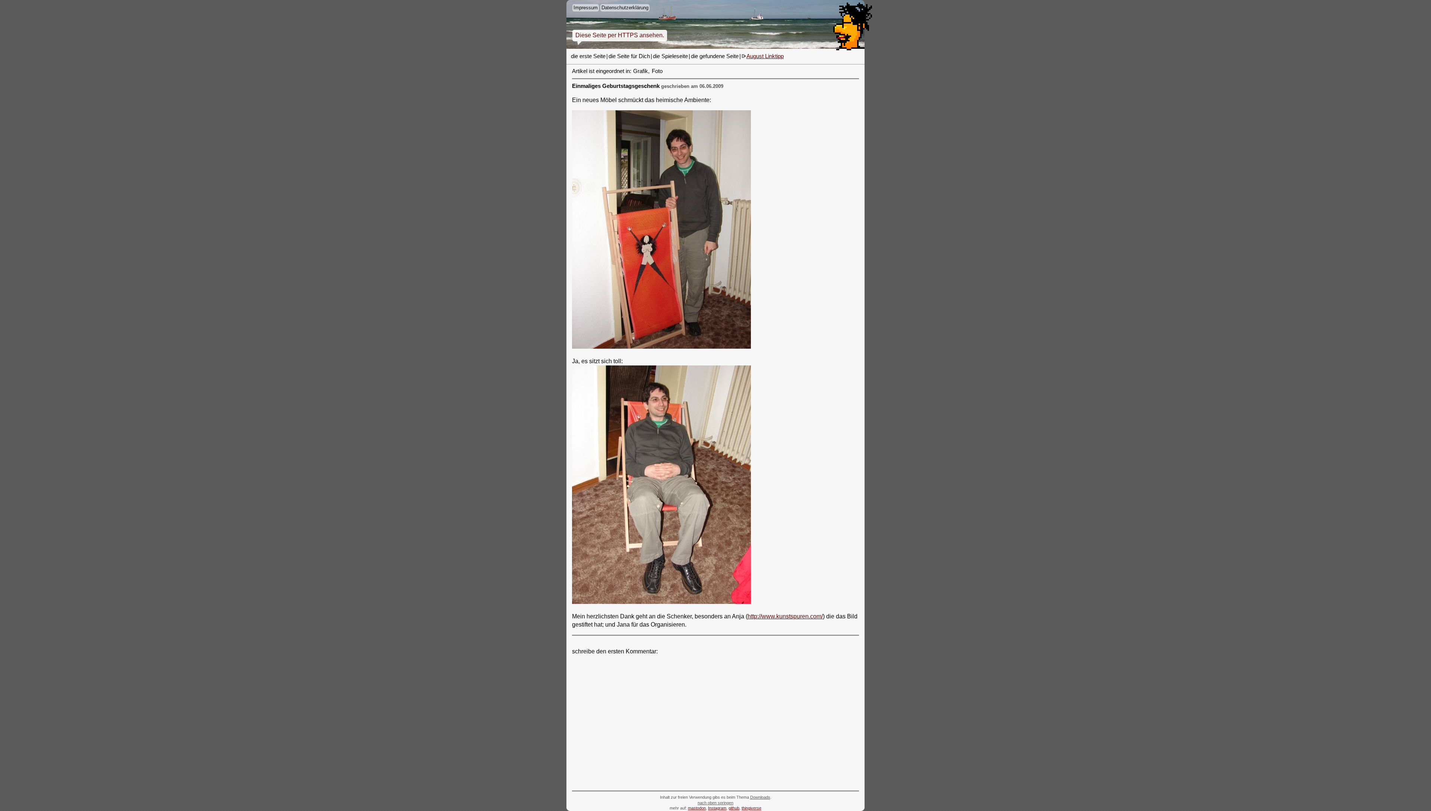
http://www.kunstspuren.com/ (785, 616)
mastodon (697, 808)
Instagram (717, 808)
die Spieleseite (670, 56)
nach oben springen (715, 803)
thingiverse (751, 808)
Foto (657, 71)
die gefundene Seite (715, 56)
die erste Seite (588, 56)
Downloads (760, 797)
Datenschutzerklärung (624, 7)
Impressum (586, 7)
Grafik (640, 71)
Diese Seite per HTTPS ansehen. (619, 35)
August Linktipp (765, 56)
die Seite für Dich (629, 56)
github (734, 808)
